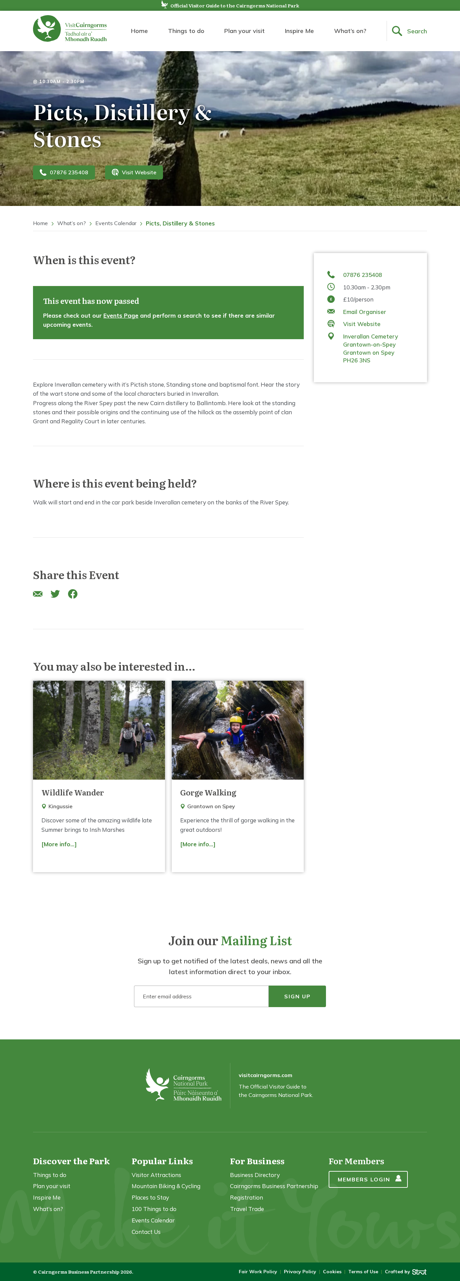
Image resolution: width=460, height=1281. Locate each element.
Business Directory (255, 1174)
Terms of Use (363, 1272)
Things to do (186, 31)
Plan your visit (244, 31)
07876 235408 (69, 172)
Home (139, 31)
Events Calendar (115, 223)
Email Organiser (364, 311)
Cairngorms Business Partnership (274, 1185)
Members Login (364, 1179)
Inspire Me (299, 31)
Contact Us (146, 1231)
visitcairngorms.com (265, 1075)
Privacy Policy (300, 1272)
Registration (246, 1197)
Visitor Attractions (156, 1174)
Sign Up (297, 996)
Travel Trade (247, 1208)
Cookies (332, 1272)
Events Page (120, 315)
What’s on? (350, 31)
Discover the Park (71, 1160)
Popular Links (162, 1160)
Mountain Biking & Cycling (166, 1185)
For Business (257, 1160)
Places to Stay (150, 1197)
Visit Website (139, 172)
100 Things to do (154, 1208)
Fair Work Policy (258, 1272)
